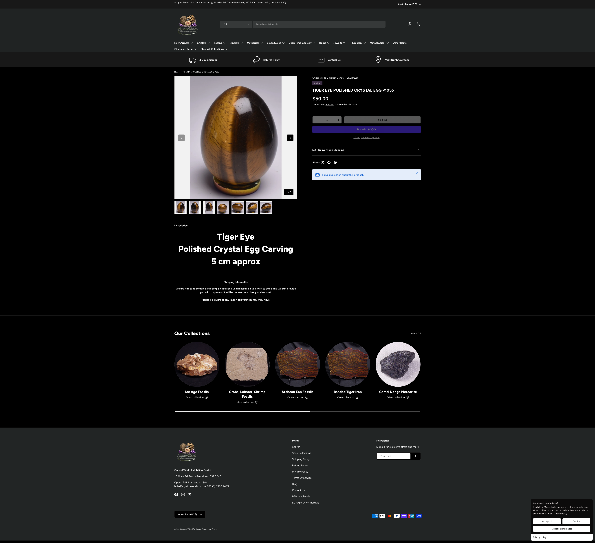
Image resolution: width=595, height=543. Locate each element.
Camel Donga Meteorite (398, 392)
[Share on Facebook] (329, 162)
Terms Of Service (302, 477)
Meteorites (253, 43)
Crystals (201, 43)
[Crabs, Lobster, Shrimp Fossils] (247, 364)
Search (296, 446)
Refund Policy (300, 465)
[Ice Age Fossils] (196, 364)
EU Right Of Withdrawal (306, 502)
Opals (322, 43)
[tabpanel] (235, 266)
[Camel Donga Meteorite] (398, 364)
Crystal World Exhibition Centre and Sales (198, 529)
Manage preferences (561, 528)
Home (177, 72)
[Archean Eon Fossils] (297, 364)
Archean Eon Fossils (297, 392)
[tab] (181, 225)
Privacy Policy (300, 471)
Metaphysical (377, 43)
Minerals (234, 43)
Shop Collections (301, 453)
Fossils (218, 43)
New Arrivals (181, 43)
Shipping (330, 104)
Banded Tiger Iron (348, 392)
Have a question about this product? (343, 174)
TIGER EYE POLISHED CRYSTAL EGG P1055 (201, 72)
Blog (294, 484)
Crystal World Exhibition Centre (328, 77)
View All (416, 333)
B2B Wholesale (301, 496)
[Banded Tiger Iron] (347, 364)
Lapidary (357, 43)
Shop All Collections (212, 49)
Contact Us (298, 490)
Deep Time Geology (300, 43)
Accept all (547, 521)
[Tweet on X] (323, 162)
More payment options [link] (366, 137)
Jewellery (339, 43)
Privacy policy (539, 537)
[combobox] (303, 24)
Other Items (400, 43)
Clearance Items (183, 49)
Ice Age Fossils (197, 392)
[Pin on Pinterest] (335, 162)
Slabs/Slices (274, 43)
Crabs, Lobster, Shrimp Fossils (247, 394)
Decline (576, 521)
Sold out (382, 119)
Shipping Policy (301, 459)
